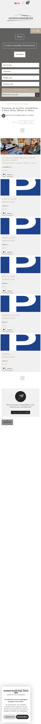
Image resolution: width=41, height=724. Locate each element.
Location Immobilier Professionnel (20, 46)
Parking (6, 354)
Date (30, 122)
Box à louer (8, 238)
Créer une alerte (21, 412)
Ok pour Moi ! (22, 717)
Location (20, 54)
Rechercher (20, 90)
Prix (22, 122)
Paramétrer (9, 717)
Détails (9, 174)
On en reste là (20, 689)
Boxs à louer (9, 199)
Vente (19, 37)
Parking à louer (11, 315)
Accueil (8, 104)
